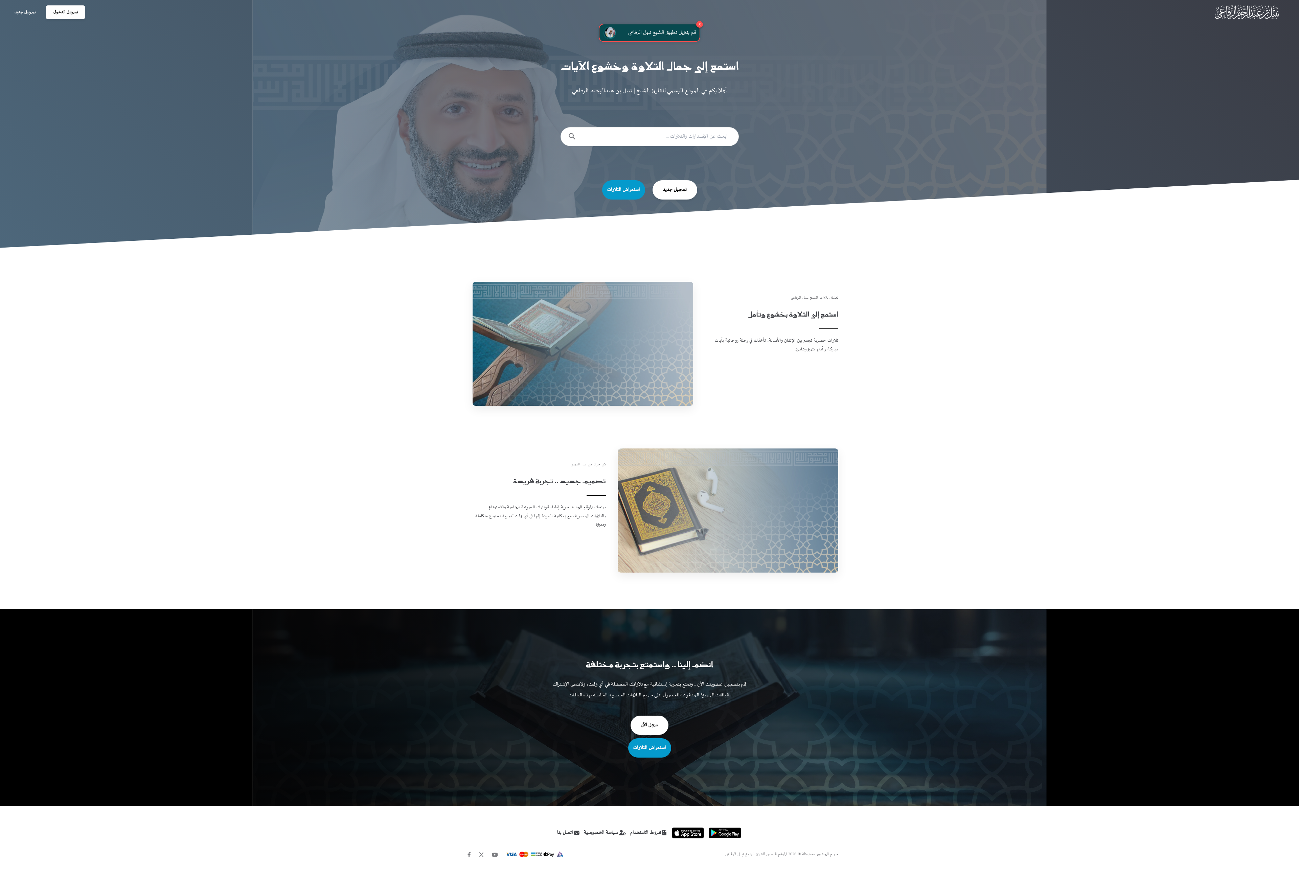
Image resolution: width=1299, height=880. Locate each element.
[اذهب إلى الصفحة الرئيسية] (1246, 12)
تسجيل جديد (25, 12)
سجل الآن (649, 725)
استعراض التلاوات (623, 190)
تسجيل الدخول (65, 12)
